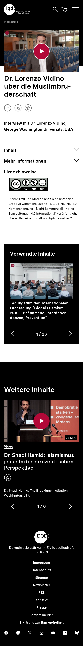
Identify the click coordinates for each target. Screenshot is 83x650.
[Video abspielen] (41, 51)
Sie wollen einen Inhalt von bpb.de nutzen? (40, 218)
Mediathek (11, 21)
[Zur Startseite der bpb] (17, 14)
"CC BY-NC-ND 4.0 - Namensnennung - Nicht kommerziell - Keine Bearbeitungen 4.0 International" (43, 208)
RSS (41, 593)
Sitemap (41, 578)
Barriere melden (41, 615)
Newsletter (41, 585)
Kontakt (41, 600)
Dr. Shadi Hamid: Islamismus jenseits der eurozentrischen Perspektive (39, 461)
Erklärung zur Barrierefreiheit (41, 622)
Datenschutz (41, 570)
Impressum (41, 563)
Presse (41, 608)
